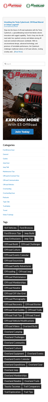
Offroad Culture (12, 249)
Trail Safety (6, 206)
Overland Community (14, 342)
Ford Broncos (26, 227)
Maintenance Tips (9, 171)
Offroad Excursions (13, 260)
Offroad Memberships (15, 282)
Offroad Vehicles (8, 184)
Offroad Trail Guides (14, 310)
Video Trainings (8, 215)
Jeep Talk (6, 167)
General (5, 154)
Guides (5, 159)
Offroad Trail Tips (13, 315)
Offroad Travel (32, 315)
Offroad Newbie (12, 288)
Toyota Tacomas (12, 386)
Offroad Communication (11, 180)
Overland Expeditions (14, 364)
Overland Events (35, 353)
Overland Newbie (12, 381)
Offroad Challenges (30, 244)
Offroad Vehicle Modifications (19, 320)
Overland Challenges (14, 337)
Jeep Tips (28, 238)
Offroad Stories (33, 304)
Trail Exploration (12, 392)
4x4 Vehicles (10, 227)
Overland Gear (35, 364)
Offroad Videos (12, 326)
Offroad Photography (15, 299)
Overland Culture (12, 348)
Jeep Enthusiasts (12, 238)
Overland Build (30, 326)
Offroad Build (11, 244)
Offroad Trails (35, 310)
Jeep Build (29, 233)
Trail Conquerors (32, 386)
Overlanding (7, 189)
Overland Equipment (14, 353)
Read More (18, 52)
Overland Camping (13, 331)
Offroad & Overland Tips (11, 176)
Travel (5, 210)
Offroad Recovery (13, 304)
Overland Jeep (11, 370)
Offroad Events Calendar (16, 255)
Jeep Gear (6, 163)
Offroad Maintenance (15, 277)
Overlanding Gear (9, 193)
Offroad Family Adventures (17, 266)
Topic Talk (6, 202)
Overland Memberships (15, 375)
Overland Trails (31, 381)
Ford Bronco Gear (9, 150)
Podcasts (6, 197)
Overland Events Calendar (17, 359)
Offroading (9, 271)
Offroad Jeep (25, 271)
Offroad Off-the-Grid (15, 293)
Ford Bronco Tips (12, 233)
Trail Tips (28, 392)
